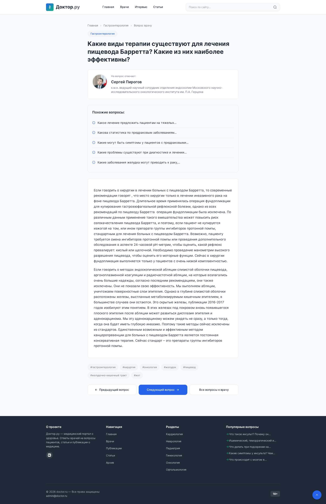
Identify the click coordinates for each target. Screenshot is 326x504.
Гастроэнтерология (116, 25)
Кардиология (174, 434)
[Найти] (275, 7)
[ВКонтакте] (49, 455)
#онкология (149, 367)
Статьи (158, 7)
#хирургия (129, 367)
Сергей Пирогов (126, 82)
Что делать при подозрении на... (250, 446)
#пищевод (189, 367)
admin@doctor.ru (56, 495)
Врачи (124, 7)
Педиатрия (173, 448)
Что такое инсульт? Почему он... (250, 434)
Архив (110, 462)
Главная (108, 7)
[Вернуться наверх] (316, 494)
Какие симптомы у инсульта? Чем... (252, 453)
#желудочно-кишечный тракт (108, 375)
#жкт (137, 375)
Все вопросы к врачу (214, 389)
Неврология (173, 441)
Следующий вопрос (161, 389)
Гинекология (174, 455)
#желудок (170, 367)
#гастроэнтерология (102, 367)
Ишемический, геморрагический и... (252, 440)
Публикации (114, 448)
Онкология (173, 462)
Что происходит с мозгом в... (248, 459)
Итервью (141, 7)
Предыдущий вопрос (114, 389)
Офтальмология (176, 469)
